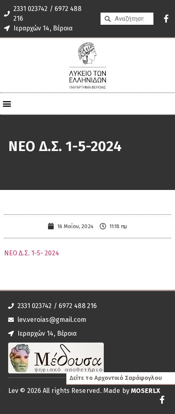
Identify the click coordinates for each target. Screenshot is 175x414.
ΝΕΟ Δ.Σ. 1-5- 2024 (31, 253)
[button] (6, 103)
